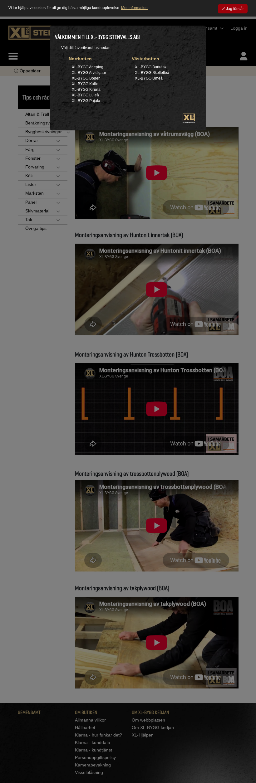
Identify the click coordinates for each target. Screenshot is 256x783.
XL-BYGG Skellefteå (152, 73)
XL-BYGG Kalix (85, 84)
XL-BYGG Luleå (85, 95)
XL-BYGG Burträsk (150, 67)
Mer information (134, 8)
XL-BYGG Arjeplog (87, 67)
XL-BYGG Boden (86, 78)
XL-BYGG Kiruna (86, 89)
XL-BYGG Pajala (86, 101)
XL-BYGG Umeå (149, 78)
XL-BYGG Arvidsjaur (89, 73)
